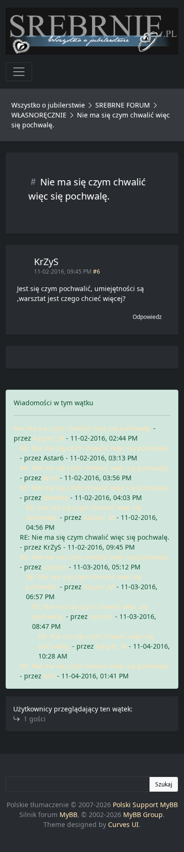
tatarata (55, 497)
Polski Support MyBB (145, 804)
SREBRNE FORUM (122, 104)
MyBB (68, 814)
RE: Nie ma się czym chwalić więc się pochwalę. (94, 447)
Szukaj (163, 784)
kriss (50, 477)
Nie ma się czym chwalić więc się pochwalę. (82, 428)
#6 (96, 271)
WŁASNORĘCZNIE (39, 114)
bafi (49, 675)
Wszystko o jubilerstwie (48, 104)
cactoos (55, 566)
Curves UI (123, 824)
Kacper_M (48, 438)
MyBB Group (143, 814)
